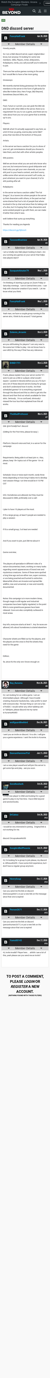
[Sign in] (39, 11)
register (19, 986)
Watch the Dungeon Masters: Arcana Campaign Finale (19, 3)
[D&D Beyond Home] (11, 11)
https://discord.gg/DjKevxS (14, 230)
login (29, 981)
